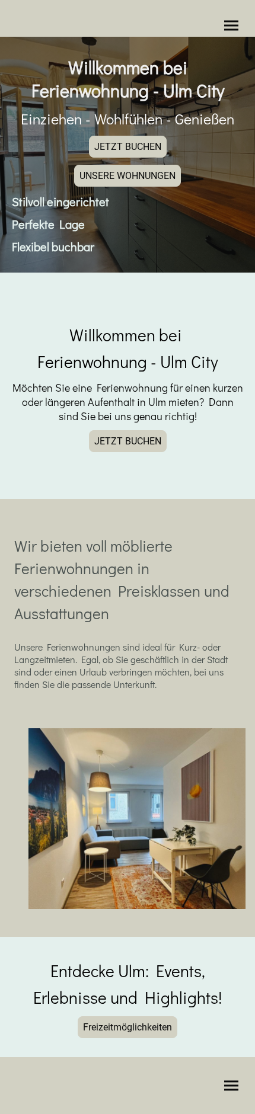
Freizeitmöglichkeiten (127, 1027)
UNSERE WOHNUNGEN (127, 175)
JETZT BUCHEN (127, 146)
